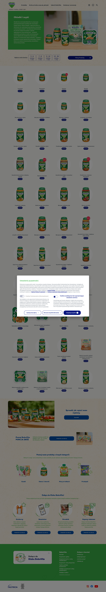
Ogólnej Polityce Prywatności (38, 292)
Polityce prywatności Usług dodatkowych (57, 292)
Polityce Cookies (51, 290)
